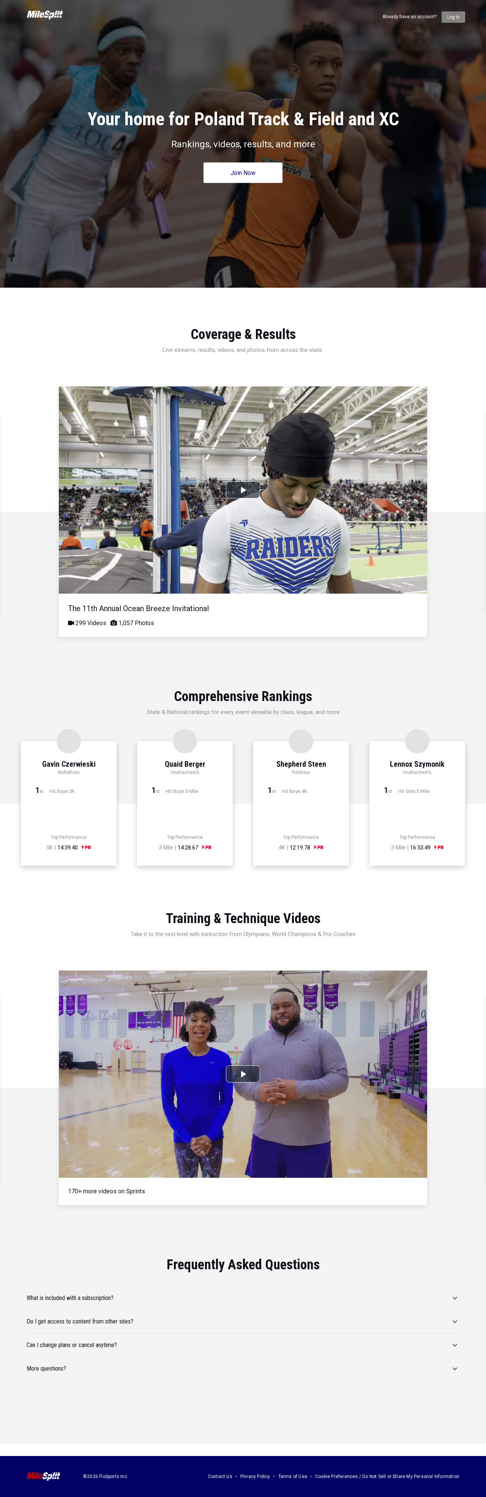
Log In (453, 17)
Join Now (243, 172)
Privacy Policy (255, 1476)
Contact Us (220, 1476)
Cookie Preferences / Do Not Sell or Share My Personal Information (387, 1476)
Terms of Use (292, 1476)
